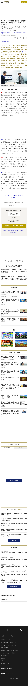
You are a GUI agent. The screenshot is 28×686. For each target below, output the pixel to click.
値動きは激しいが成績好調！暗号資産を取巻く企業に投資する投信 (14, 524)
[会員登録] (24, 2)
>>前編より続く (5, 41)
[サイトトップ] (6, 2)
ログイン (18, 1)
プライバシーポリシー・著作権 (8, 653)
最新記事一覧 (14, 586)
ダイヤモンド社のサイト (7, 668)
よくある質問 (4, 655)
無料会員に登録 (14, 214)
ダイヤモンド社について (7, 673)
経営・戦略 (3, 32)
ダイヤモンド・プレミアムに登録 (14, 226)
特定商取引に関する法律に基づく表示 (9, 650)
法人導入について (5, 663)
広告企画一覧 (4, 599)
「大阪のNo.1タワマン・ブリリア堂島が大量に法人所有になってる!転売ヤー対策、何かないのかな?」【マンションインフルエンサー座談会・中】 (14, 279)
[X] (7, 630)
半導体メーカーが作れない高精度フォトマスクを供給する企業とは (14, 535)
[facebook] (14, 630)
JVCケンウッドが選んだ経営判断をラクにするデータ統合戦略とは (14, 519)
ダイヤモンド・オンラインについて (10, 636)
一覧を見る (14, 540)
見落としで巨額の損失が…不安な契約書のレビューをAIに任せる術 (14, 529)
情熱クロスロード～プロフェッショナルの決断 (14, 33)
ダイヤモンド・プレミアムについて (9, 642)
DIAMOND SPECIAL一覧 (8, 596)
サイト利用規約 (4, 647)
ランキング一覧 (14, 480)
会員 (20, 447)
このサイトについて (5, 640)
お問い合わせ (4, 661)
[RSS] (21, 630)
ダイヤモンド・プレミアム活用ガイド (9, 645)
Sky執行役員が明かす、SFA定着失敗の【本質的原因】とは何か (14, 514)
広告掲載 (3, 658)
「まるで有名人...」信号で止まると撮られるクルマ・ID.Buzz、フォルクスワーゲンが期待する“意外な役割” (14, 271)
